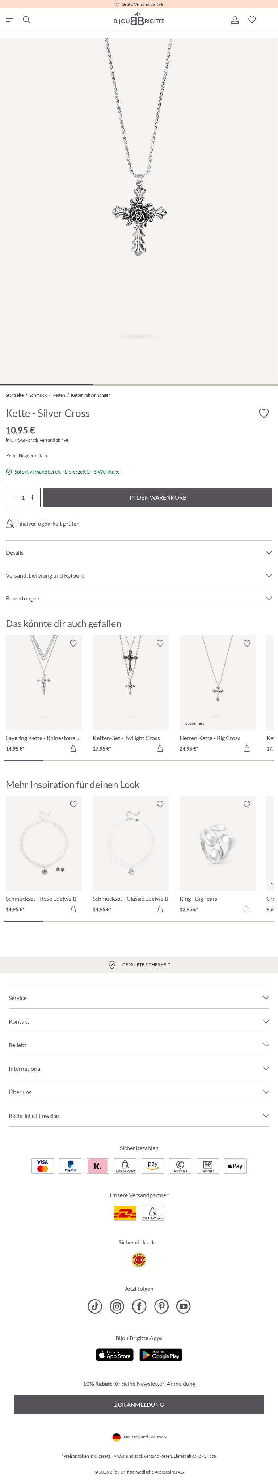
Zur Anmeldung (139, 1404)
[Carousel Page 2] (62, 760)
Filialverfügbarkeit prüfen (48, 523)
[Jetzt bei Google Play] (160, 1354)
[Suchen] (26, 20)
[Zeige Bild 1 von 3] (46, 384)
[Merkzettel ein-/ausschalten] (73, 643)
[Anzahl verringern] (14, 497)
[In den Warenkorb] (73, 748)
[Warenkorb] (269, 20)
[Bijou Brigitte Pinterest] (161, 1306)
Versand (47, 440)
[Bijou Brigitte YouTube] (183, 1306)
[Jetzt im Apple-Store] (115, 1354)
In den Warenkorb (158, 497)
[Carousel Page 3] (100, 760)
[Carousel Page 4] (139, 760)
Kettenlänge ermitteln (26, 455)
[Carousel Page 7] (254, 760)
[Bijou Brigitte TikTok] (95, 1306)
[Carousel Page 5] (177, 760)
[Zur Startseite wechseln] (139, 18)
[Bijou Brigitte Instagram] (117, 1306)
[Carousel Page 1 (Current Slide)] (23, 760)
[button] (234, 20)
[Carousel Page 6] (216, 760)
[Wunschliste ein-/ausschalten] (263, 413)
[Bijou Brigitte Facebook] (139, 1306)
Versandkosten (158, 1456)
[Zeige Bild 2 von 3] (139, 384)
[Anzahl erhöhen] (32, 497)
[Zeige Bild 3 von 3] (231, 384)
